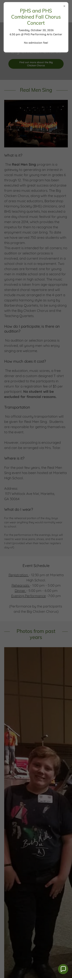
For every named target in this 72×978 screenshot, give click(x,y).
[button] (63, 969)
